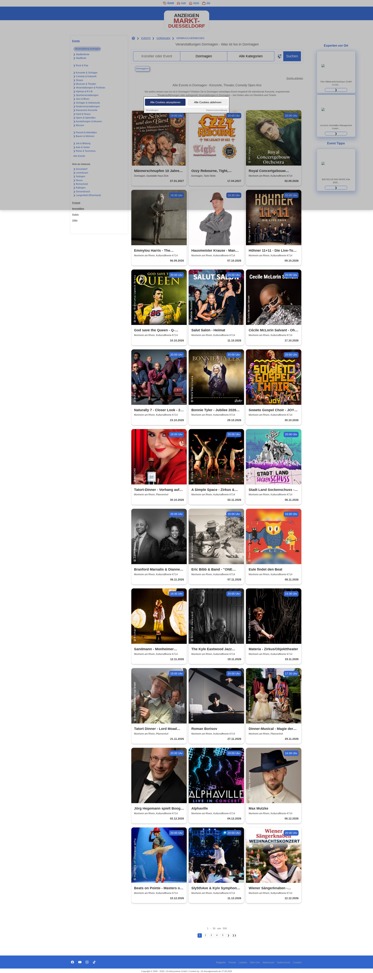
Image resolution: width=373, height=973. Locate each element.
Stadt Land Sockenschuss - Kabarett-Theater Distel (271, 490)
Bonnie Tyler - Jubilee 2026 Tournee (213, 410)
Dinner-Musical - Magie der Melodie (271, 729)
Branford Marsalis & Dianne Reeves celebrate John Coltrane (157, 569)
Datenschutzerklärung (216, 110)
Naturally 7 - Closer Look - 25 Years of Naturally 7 (158, 410)
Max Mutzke (258, 808)
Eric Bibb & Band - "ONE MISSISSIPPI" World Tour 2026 (212, 569)
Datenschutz (283, 962)
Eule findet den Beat (265, 569)
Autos (75, 214)
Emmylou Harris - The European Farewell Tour (154, 251)
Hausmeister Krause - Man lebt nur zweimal (213, 251)
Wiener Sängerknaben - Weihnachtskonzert (268, 888)
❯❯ (234, 935)
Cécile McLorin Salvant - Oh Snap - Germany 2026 (272, 330)
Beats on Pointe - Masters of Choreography (157, 888)
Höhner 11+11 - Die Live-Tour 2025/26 (273, 251)
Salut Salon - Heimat (208, 330)
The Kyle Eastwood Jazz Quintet (211, 649)
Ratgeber (221, 962)
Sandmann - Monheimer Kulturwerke (154, 649)
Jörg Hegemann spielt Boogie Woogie (158, 808)
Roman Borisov (204, 729)
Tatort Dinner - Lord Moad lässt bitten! (155, 729)
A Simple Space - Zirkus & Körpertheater (212, 490)
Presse (232, 962)
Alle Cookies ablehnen (207, 102)
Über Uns (255, 962)
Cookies (297, 962)
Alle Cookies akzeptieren (165, 102)
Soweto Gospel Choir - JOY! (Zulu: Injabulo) (272, 410)
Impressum (268, 962)
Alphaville (199, 808)
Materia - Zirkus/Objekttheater (273, 649)
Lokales (243, 962)
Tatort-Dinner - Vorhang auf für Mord (156, 490)
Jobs (75, 220)
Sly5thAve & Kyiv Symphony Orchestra (215, 888)
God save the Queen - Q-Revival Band (154, 330)
